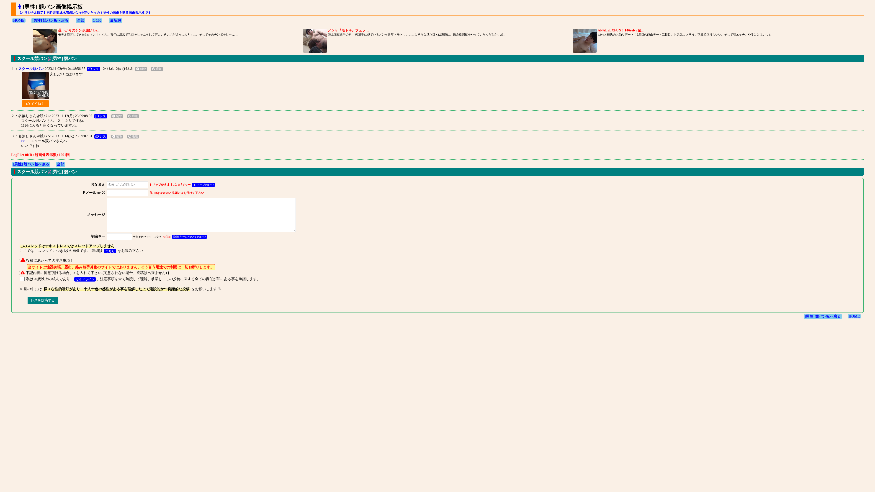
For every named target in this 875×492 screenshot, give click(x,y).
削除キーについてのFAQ (189, 236)
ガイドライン (85, 279)
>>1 (24, 141)
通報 (158, 69)
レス (95, 69)
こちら (110, 251)
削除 (142, 69)
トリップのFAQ (203, 185)
